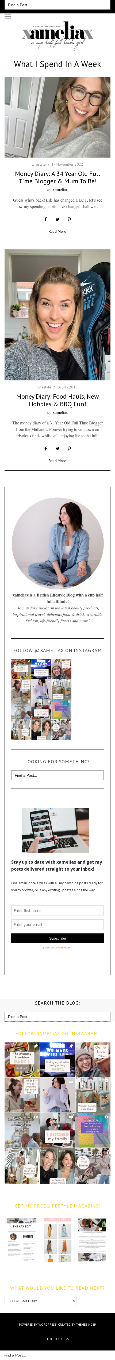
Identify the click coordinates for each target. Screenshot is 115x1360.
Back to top (54, 1339)
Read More (57, 232)
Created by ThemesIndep (77, 1324)
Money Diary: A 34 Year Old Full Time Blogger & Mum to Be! (57, 177)
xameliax (60, 189)
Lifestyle (39, 164)
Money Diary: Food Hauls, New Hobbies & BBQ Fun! (57, 400)
